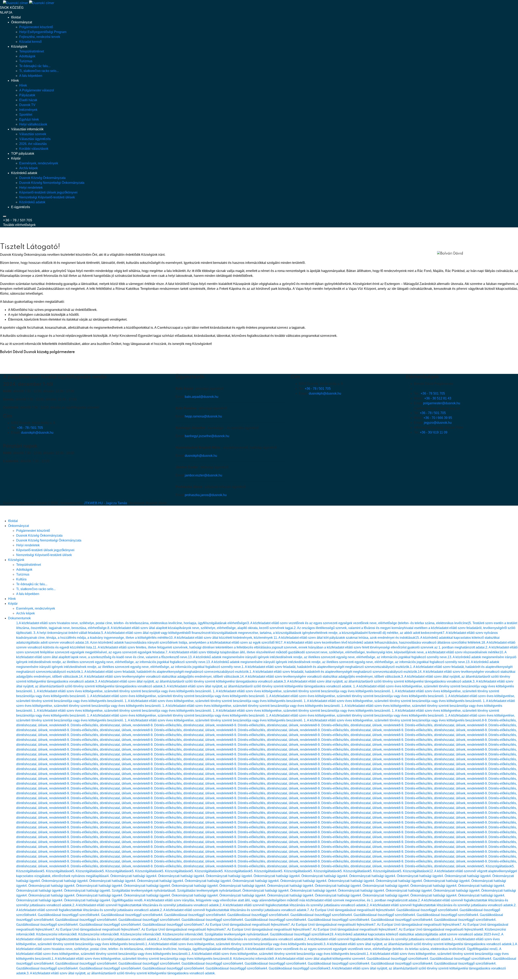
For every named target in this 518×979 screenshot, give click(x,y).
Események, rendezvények (38, 163)
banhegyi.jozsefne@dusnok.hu (207, 436)
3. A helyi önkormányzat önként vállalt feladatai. (67, 632)
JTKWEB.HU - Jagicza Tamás (105, 503)
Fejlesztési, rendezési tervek (39, 37)
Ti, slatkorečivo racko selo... (39, 71)
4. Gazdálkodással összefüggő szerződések (424, 910)
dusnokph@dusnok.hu (37, 432)
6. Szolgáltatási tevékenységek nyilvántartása (141, 890)
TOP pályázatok (22, 153)
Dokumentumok (19, 618)
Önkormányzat (21, 22)
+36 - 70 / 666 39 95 (438, 417)
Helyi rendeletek (31, 187)
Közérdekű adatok (24, 173)
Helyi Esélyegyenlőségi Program (42, 32)
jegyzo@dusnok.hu (438, 422)
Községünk (19, 46)
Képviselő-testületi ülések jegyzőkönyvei (48, 192)
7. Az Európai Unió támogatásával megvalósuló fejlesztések (350, 910)
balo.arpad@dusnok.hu (201, 396)
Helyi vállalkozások (33, 124)
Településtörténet (31, 51)
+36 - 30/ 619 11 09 (433, 432)
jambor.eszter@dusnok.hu (203, 475)
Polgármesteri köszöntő (36, 27)
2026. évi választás (33, 144)
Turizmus (25, 61)
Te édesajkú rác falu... (34, 66)
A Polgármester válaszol (36, 90)
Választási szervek (32, 134)
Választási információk (27, 129)
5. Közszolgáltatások (497, 866)
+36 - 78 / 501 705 (17, 220)
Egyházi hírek (29, 119)
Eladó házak (28, 100)
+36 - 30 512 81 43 (437, 398)
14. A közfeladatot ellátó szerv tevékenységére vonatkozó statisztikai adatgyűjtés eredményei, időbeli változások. (159, 676)
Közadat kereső (30, 41)
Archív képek (28, 168)
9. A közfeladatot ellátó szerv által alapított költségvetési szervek (317, 958)
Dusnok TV (27, 105)
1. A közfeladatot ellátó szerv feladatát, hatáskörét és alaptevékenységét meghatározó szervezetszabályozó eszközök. (326, 667)
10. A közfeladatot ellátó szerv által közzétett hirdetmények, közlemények (221, 637)
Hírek (15, 80)
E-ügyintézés (20, 207)
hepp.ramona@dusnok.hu (203, 416)
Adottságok (27, 56)
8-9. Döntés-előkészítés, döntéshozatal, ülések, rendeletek (106, 725)
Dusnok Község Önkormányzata (42, 178)
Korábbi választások (33, 148)
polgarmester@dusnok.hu (441, 403)
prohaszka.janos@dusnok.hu (206, 495)
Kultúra (21, 579)
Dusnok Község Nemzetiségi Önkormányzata (51, 182)
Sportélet (25, 114)
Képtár (16, 158)
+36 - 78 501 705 (433, 393)
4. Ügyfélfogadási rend (124, 900)
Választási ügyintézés (35, 139)
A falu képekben (30, 75)
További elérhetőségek (19, 225)
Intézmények (28, 109)
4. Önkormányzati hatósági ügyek (131, 876)
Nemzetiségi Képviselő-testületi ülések (47, 197)
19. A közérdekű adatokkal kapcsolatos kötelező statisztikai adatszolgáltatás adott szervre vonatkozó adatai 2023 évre (414, 934)
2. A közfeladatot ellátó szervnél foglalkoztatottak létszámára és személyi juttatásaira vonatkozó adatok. (146, 905)
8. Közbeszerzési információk (54, 934)
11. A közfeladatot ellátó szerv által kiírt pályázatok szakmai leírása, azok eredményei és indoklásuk (344, 637)
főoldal (16, 17)
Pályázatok (27, 95)
